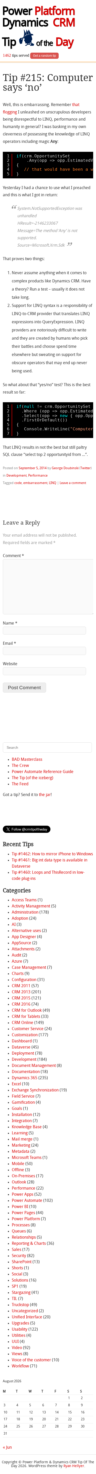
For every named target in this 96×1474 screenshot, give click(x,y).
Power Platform (26, 1219)
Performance (38, 475)
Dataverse (21, 1047)
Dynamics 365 (24, 1078)
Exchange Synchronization (35, 1090)
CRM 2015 (21, 998)
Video (17, 1348)
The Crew (20, 766)
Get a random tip (44, 55)
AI (14, 925)
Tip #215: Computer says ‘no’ (48, 82)
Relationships (24, 1238)
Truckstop (20, 1305)
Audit (16, 955)
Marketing (21, 1146)
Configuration (24, 980)
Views (17, 1354)
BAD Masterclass (27, 760)
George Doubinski (65, 468)
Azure (17, 962)
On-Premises (23, 1176)
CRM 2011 (21, 986)
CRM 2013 (21, 992)
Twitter (85, 468)
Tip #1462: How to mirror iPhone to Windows (52, 854)
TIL (14, 1299)
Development (16, 475)
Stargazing (21, 1293)
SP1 (15, 1287)
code (18, 483)
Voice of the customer (31, 1360)
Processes (21, 1225)
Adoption (20, 919)
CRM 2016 (21, 1005)
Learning (20, 1133)
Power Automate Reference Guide (42, 772)
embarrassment (35, 483)
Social (17, 1274)
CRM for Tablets (26, 1017)
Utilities (18, 1336)
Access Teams (24, 900)
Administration (25, 913)
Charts (18, 974)
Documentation (26, 1072)
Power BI (20, 1207)
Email (9, 644)
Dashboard (22, 1041)
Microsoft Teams (26, 1158)
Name (10, 623)
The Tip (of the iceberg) (32, 778)
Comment (13, 556)
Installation (22, 1115)
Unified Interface (27, 1317)
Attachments (23, 949)
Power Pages (23, 1213)
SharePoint (21, 1262)
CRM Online (22, 1023)
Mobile (18, 1164)
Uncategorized (25, 1311)
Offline (18, 1170)
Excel (16, 1084)
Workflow (20, 1366)
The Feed (20, 784)
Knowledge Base (27, 1127)
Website (10, 664)
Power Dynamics (38, 17)
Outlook (19, 1182)
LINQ (52, 483)
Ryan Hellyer (73, 1466)
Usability (19, 1330)
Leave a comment (73, 483)
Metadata (20, 1152)
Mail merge (22, 1139)
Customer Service (28, 1029)
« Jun (7, 1448)
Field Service (23, 1097)
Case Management (29, 968)
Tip (37, 43)
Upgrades (20, 1323)
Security (19, 1256)
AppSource (21, 943)
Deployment (23, 1054)
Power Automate (27, 1201)
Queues (19, 1231)
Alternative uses (26, 931)
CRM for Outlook (27, 1011)
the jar (45, 795)
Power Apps (22, 1195)
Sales (16, 1250)
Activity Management (31, 906)
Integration (22, 1121)
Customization (25, 1035)
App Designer (24, 937)
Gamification (23, 1103)
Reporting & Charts (29, 1244)
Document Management (34, 1066)
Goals (17, 1109)
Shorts (17, 1268)
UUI (15, 1342)
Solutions (20, 1281)
